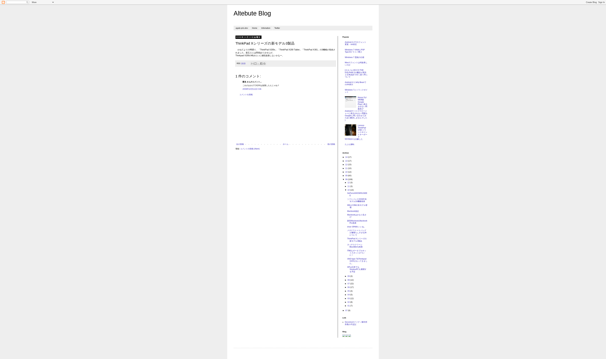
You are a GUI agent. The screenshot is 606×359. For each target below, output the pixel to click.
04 (349, 295)
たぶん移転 (349, 144)
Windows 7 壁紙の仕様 (354, 57)
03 (349, 298)
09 (346, 176)
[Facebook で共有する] (261, 63)
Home (254, 28)
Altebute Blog (252, 13)
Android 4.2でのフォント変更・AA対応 (355, 43)
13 (346, 161)
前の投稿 (331, 144)
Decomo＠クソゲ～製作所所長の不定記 (356, 323)
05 (349, 291)
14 (346, 157)
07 (349, 284)
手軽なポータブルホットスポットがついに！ (356, 253)
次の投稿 (240, 144)
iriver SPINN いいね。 (356, 227)
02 (349, 302)
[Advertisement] (285, 119)
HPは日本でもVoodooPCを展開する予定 (356, 269)
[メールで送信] (252, 63)
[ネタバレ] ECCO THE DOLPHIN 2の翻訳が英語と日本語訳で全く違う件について (356, 73)
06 (349, 287)
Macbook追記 (353, 211)
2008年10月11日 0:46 (252, 89)
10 (346, 172)
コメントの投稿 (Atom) (250, 149)
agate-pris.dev (242, 28)
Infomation (265, 28)
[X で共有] (258, 63)
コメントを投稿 (246, 95)
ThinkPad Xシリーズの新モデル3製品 (357, 240)
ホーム (285, 144)
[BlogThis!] (255, 63)
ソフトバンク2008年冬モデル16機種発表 (357, 200)
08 (346, 179)
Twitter (277, 28)
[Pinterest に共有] (264, 63)
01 (349, 306)
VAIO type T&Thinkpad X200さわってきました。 (357, 261)
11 (346, 168)
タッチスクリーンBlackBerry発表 (355, 246)
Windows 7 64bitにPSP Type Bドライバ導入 (355, 51)
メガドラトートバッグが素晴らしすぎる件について (357, 232)
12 (346, 164)
